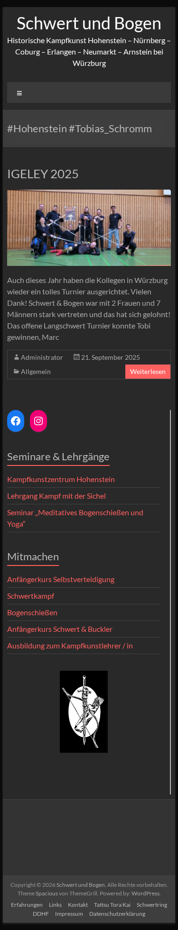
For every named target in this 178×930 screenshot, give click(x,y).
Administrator (42, 357)
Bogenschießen (32, 612)
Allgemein (36, 371)
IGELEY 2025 (43, 173)
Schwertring (152, 904)
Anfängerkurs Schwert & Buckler (59, 628)
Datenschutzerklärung (117, 913)
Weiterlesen (148, 371)
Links (55, 904)
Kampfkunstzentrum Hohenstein (61, 478)
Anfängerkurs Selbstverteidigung (60, 579)
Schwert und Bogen (89, 22)
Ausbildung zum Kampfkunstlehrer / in (70, 645)
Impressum (69, 913)
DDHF (41, 913)
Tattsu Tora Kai (112, 904)
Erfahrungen (27, 904)
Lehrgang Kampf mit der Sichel (56, 495)
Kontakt (78, 904)
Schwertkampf (30, 595)
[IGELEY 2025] (89, 194)
